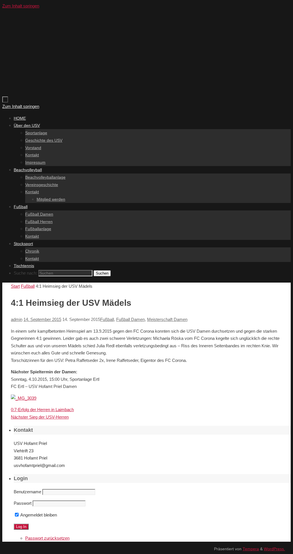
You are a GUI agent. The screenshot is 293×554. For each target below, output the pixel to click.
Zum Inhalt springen (20, 5)
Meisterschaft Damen (167, 319)
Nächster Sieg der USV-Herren (40, 417)
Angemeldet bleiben (38, 514)
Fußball (28, 286)
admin (16, 319)
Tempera (251, 549)
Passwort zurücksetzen (47, 538)
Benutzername (27, 491)
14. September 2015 (42, 319)
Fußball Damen (130, 319)
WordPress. (274, 549)
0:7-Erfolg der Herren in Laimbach (42, 409)
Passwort (22, 503)
